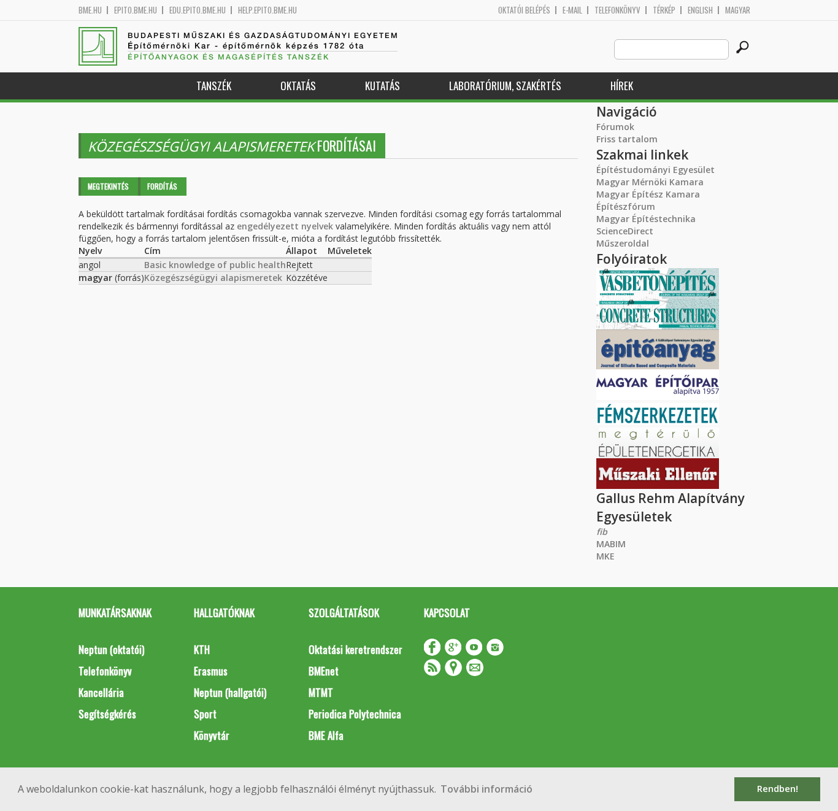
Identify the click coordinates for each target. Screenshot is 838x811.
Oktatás (298, 85)
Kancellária (101, 692)
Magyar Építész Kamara (648, 194)
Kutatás (382, 85)
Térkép (664, 10)
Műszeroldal (622, 243)
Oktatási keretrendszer (355, 649)
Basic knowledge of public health (215, 265)
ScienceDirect (624, 231)
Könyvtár (211, 735)
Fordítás (162, 186)
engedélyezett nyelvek (285, 226)
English (700, 10)
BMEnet (324, 670)
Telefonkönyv (617, 10)
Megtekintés (108, 186)
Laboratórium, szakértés (505, 85)
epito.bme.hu (135, 10)
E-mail (572, 10)
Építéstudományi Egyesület (655, 169)
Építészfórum (625, 206)
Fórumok (615, 127)
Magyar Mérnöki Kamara (650, 182)
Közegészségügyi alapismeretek (213, 277)
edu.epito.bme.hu (197, 10)
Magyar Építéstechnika (646, 219)
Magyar (737, 10)
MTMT (321, 692)
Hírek (621, 85)
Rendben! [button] (777, 788)
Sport (205, 713)
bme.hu (90, 10)
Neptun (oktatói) (111, 649)
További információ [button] (486, 789)
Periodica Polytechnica (355, 713)
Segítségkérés (107, 713)
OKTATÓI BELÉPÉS (524, 10)
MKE (605, 556)
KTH (202, 649)
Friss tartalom (627, 139)
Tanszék (213, 85)
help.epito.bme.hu (267, 10)
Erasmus (211, 670)
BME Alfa (326, 735)
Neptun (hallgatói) (230, 692)
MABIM (611, 544)
